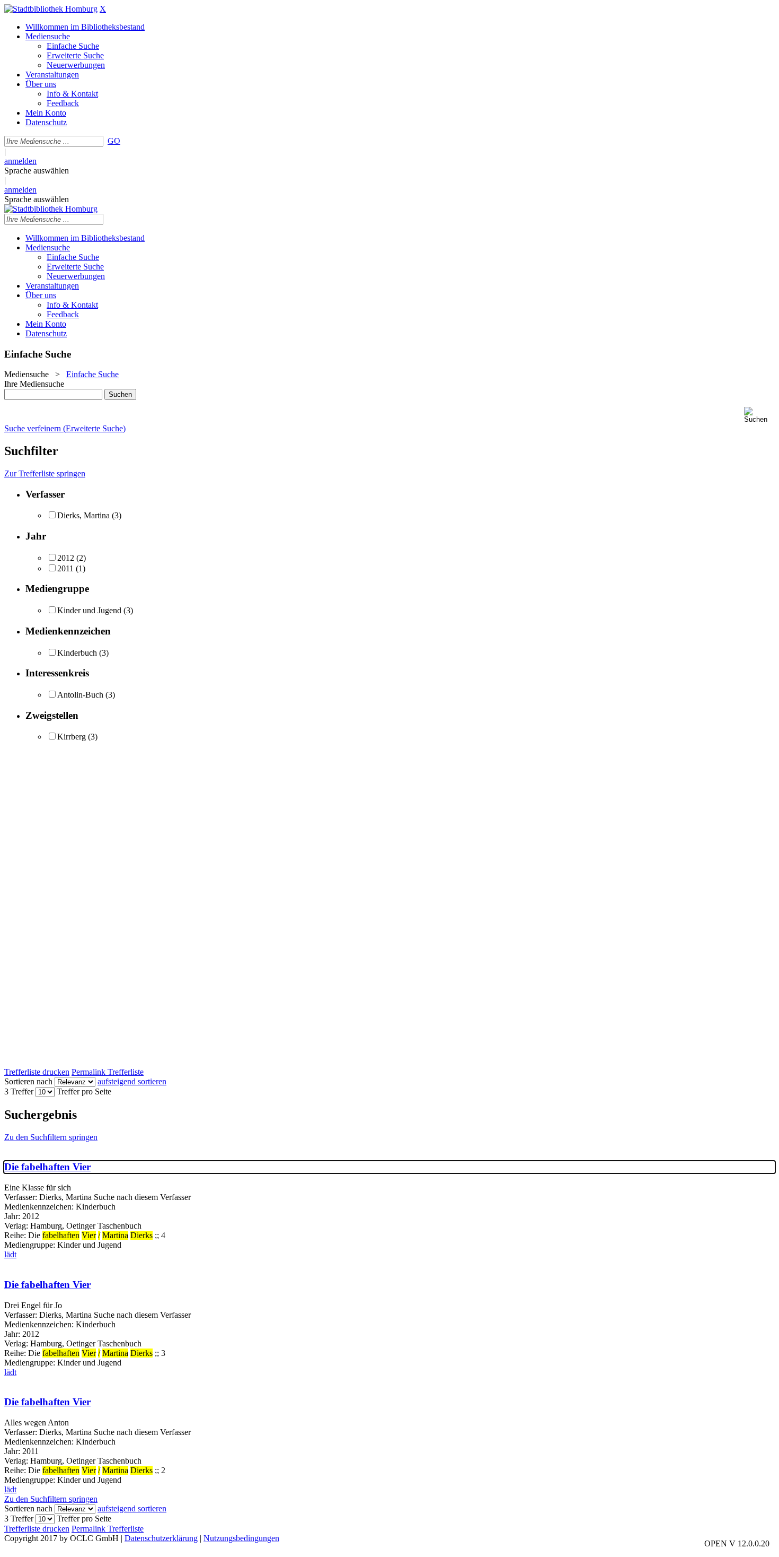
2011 (65, 568)
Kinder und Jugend (89, 610)
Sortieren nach (28, 1081)
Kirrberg (71, 736)
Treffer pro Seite (84, 1091)
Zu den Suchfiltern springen (51, 1137)
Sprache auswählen (36, 170)
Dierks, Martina (83, 515)
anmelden (20, 161)
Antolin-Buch (80, 694)
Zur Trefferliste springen (44, 473)
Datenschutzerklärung (161, 1538)
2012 (65, 557)
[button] (759, 415)
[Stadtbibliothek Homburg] (51, 8)
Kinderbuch (77, 652)
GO (114, 140)
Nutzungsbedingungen (241, 1538)
